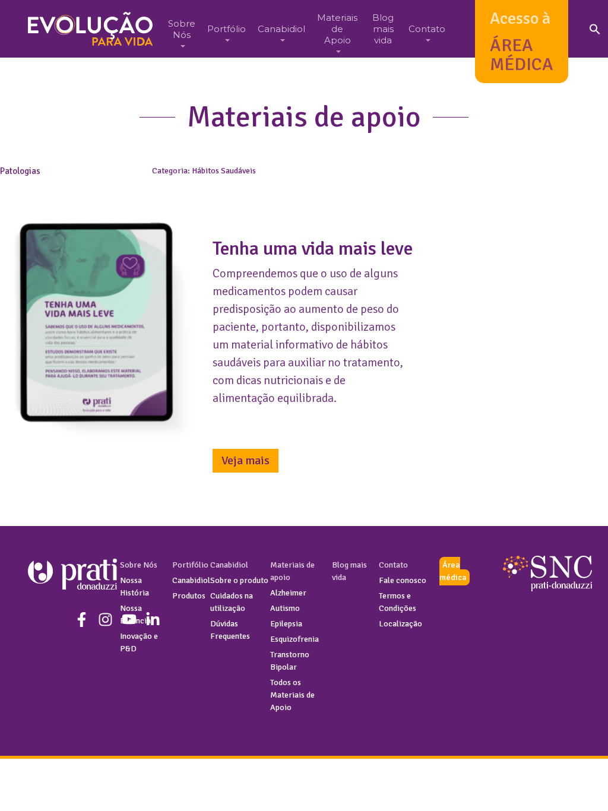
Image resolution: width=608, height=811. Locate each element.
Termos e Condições (397, 602)
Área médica (453, 571)
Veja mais (245, 460)
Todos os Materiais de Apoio (292, 694)
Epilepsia (286, 624)
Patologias (20, 171)
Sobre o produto (239, 580)
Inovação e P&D (139, 642)
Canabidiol (191, 580)
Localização (400, 624)
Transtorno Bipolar (289, 661)
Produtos (188, 596)
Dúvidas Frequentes (230, 630)
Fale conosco (402, 580)
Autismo (285, 608)
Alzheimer (288, 593)
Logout (303, 720)
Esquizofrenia (294, 639)
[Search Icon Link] (595, 28)
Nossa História (134, 586)
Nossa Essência (135, 614)
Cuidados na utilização (231, 602)
